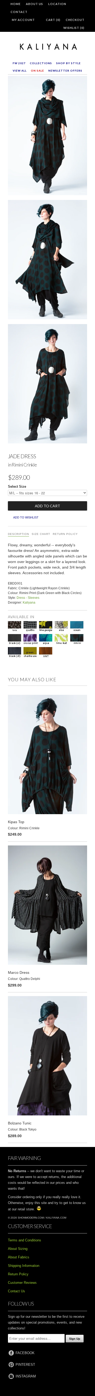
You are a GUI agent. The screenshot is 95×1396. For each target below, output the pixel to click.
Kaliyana (29, 602)
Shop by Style (68, 63)
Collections (41, 63)
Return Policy (65, 534)
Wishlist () (73, 27)
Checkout (75, 19)
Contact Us (16, 1291)
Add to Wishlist (26, 517)
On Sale (37, 70)
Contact (19, 12)
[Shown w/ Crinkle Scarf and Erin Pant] (47, 136)
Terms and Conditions (24, 1240)
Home (16, 4)
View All (20, 70)
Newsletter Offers (65, 70)
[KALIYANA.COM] (47, 46)
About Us (34, 4)
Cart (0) (53, 19)
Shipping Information (23, 1266)
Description (18, 534)
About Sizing (17, 1249)
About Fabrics (18, 1257)
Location (57, 4)
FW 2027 (19, 63)
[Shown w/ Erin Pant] (47, 385)
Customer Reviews (22, 1283)
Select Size (17, 486)
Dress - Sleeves (28, 598)
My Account (23, 19)
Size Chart (41, 534)
